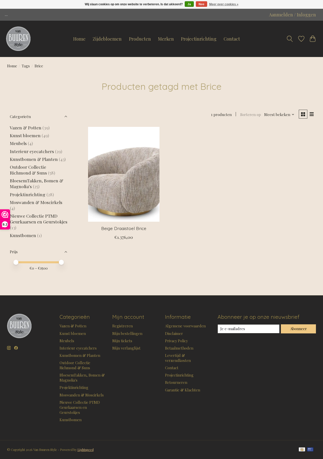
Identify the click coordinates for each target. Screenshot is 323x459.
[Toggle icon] (289, 39)
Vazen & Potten (25, 127)
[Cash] (302, 449)
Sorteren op (250, 114)
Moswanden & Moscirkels (36, 202)
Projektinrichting (27, 194)
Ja (189, 4)
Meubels (18, 143)
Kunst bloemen (25, 135)
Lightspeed (85, 450)
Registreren (122, 325)
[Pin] (310, 449)
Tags (26, 65)
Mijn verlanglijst (126, 348)
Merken (166, 39)
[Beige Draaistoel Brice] (123, 174)
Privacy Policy (176, 340)
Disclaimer (174, 333)
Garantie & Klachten (182, 389)
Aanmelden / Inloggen (292, 15)
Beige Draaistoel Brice (123, 228)
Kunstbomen (23, 235)
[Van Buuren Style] (18, 38)
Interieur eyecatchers (32, 151)
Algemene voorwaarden (185, 325)
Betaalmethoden (179, 348)
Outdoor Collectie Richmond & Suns (29, 170)
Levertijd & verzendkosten (178, 358)
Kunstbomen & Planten (34, 159)
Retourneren (176, 382)
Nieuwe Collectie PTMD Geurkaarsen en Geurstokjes (38, 218)
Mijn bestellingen (127, 333)
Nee (201, 4)
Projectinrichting (199, 39)
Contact (232, 39)
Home (79, 39)
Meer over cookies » (223, 4)
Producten (140, 39)
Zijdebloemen (107, 39)
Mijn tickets (122, 340)
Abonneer (298, 328)
